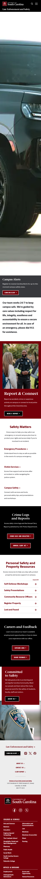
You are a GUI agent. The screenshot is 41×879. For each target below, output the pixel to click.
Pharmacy (6, 847)
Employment (7, 872)
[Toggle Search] (32, 4)
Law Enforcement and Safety (19, 747)
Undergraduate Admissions (8, 876)
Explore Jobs (19, 648)
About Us (19, 763)
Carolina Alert (9, 293)
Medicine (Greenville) (29, 835)
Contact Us (20, 768)
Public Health (7, 850)
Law (23, 829)
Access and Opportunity (26, 872)
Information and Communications (27, 824)
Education (6, 830)
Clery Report (19, 772)
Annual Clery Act (19, 546)
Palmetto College (9, 861)
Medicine (25, 832)
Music (24, 838)
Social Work (7, 853)
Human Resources (28, 877)
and (16, 9)
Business (6, 827)
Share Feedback (19, 657)
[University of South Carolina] (20, 801)
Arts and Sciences (9, 824)
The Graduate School (10, 838)
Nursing (24, 841)
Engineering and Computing (8, 834)
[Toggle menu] (36, 4)
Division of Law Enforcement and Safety (20, 781)
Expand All (35, 580)
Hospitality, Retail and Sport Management (10, 842)
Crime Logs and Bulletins (19, 536)
